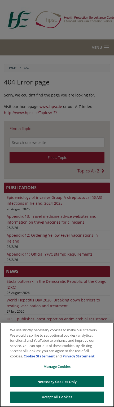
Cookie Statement (39, 356)
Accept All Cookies (57, 396)
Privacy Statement (79, 356)
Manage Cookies (57, 366)
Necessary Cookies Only (57, 381)
